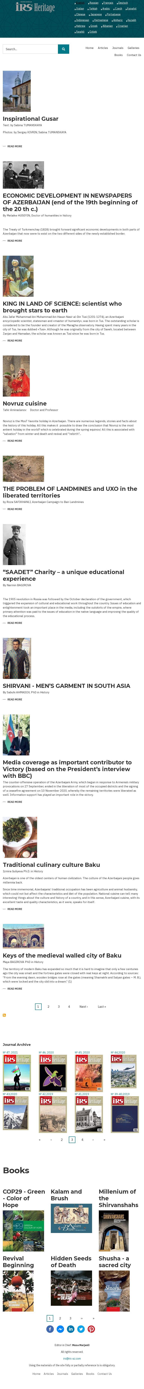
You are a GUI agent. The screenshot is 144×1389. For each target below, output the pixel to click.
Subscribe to (4, 1015)
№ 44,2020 (118, 1052)
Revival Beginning (18, 1262)
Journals (117, 48)
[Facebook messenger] (60, 1329)
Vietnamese (101, 20)
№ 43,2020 (10, 1094)
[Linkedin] (70, 1329)
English (80, 2)
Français (108, 2)
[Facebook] (50, 1329)
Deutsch (123, 2)
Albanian (108, 26)
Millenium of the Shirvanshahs (118, 1198)
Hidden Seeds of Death (71, 1262)
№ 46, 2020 (46, 1052)
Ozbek (93, 31)
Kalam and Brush (66, 1195)
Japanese (96, 14)
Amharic (118, 20)
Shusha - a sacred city (115, 1262)
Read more (15, 146)
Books (118, 55)
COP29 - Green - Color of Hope (24, 1198)
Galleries (133, 48)
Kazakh (132, 20)
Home (90, 48)
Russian (94, 2)
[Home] (35, 6)
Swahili (80, 31)
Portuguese (114, 14)
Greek (94, 26)
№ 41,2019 (82, 1094)
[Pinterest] (91, 1329)
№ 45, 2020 (82, 1052)
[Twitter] (81, 1329)
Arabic (106, 8)
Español (131, 8)
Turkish (93, 8)
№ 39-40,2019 (120, 1094)
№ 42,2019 (46, 1094)
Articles (103, 48)
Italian (80, 8)
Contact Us (134, 55)
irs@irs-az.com (72, 1358)
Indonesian (82, 20)
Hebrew (80, 26)
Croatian (123, 26)
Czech (118, 8)
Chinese (80, 14)
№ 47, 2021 (10, 1052)
